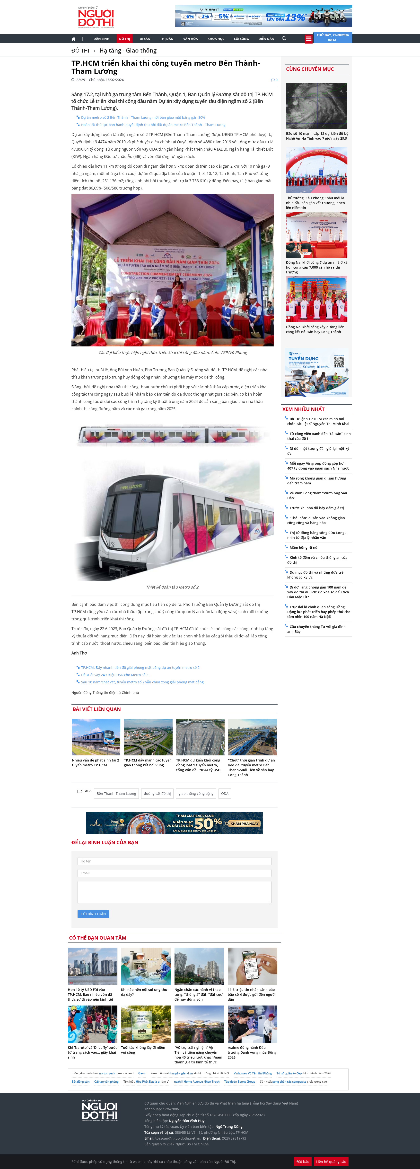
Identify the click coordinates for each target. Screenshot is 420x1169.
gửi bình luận (93, 914)
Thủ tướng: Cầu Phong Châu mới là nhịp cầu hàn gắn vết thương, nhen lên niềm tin (315, 203)
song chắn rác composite (289, 1081)
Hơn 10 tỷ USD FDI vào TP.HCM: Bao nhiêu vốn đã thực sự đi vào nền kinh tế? (90, 994)
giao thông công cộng (196, 793)
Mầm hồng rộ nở (303, 547)
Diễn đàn (266, 38)
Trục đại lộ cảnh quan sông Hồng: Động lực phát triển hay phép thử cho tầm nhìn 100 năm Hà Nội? (318, 612)
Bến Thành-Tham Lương (116, 793)
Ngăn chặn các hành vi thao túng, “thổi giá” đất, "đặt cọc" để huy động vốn (199, 994)
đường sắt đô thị (157, 793)
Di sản (145, 38)
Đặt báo (303, 1161)
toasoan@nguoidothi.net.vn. (178, 1138)
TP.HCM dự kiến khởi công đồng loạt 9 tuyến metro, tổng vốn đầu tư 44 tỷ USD (198, 765)
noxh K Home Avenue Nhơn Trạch (196, 1081)
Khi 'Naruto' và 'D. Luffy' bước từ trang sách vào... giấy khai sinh (92, 1052)
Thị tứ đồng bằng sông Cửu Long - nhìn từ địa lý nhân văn (317, 535)
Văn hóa (190, 38)
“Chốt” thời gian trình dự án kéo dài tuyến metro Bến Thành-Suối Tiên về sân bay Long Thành (251, 767)
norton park (107, 1073)
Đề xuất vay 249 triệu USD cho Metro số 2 (114, 674)
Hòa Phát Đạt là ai (148, 1081)
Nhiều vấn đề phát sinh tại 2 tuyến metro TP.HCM (95, 762)
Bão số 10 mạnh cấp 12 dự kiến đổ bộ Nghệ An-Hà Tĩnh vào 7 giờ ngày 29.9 (317, 136)
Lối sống (241, 38)
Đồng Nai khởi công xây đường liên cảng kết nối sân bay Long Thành (315, 329)
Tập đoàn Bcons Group (239, 1081)
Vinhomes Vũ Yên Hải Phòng (253, 1073)
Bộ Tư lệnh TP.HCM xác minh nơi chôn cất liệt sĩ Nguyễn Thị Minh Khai (318, 421)
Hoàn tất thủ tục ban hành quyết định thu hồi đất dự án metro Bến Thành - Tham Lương (153, 124)
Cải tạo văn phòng (106, 1081)
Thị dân (167, 38)
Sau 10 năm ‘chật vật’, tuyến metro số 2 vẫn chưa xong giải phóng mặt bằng (142, 682)
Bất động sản (80, 1081)
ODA (224, 793)
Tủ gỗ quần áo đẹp (289, 1073)
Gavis (142, 1073)
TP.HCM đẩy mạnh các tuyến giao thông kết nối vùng (148, 762)
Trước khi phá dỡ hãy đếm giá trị (317, 508)
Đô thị (124, 38)
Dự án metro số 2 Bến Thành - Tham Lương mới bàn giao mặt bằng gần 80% (143, 117)
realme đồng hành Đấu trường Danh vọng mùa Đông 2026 (252, 1052)
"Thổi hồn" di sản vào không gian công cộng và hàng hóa (316, 520)
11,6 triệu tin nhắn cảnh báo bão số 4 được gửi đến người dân (252, 994)
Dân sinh (101, 38)
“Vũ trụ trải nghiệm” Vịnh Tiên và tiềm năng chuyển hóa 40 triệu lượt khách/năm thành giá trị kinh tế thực (198, 1054)
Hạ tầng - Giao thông (127, 50)
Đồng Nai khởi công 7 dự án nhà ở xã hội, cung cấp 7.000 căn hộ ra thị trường (317, 267)
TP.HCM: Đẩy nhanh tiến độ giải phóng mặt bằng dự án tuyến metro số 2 (140, 667)
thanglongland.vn (181, 1073)
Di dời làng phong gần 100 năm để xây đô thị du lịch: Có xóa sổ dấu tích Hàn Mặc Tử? (318, 592)
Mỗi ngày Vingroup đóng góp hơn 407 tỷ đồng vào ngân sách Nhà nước (318, 466)
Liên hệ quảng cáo (331, 1161)
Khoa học (216, 38)
